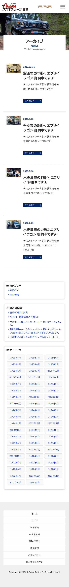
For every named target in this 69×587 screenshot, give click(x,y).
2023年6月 (34, 436)
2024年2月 (53, 416)
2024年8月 (53, 403)
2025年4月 (15, 390)
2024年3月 (34, 416)
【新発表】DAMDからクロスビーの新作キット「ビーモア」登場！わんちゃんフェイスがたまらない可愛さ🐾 (35, 331)
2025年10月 (34, 377)
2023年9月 (34, 429)
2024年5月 (53, 410)
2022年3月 (34, 469)
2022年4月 (15, 469)
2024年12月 (34, 397)
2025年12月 (53, 370)
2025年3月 (34, 390)
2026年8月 (15, 357)
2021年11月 (53, 475)
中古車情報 (34, 534)
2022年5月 (53, 462)
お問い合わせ (34, 554)
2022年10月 (15, 456)
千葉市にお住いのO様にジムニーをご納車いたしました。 (35, 323)
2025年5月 (53, 383)
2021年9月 (34, 482)
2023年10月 (15, 429)
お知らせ (14, 290)
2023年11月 (53, 423)
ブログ (34, 520)
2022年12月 (34, 449)
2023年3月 (34, 442)
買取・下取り (34, 541)
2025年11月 (15, 377)
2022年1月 (15, 475)
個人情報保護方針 (34, 561)
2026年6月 (53, 357)
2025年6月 (34, 383)
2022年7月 (15, 462)
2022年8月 (53, 456)
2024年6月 (34, 410)
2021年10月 (15, 482)
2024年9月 (34, 403)
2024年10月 (15, 403)
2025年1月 (15, 397)
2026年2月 (15, 370)
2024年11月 (53, 397)
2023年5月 (53, 436)
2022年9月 (34, 456)
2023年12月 (34, 423)
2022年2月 (53, 469)
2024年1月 (15, 423)
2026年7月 (34, 357)
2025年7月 (15, 383)
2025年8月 (53, 377)
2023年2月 (53, 442)
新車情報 (34, 527)
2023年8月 (53, 429)
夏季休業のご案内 (19, 312)
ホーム (27, 48)
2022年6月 (34, 462)
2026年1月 (34, 370)
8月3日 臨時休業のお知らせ (24, 317)
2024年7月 (15, 410)
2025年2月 (53, 390)
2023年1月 (15, 449)
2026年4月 (34, 364)
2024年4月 (15, 416)
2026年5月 (15, 364)
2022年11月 (53, 449)
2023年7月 (15, 436)
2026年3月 (53, 364)
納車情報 (14, 294)
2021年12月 (34, 475)
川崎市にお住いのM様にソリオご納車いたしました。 (35, 337)
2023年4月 (15, 442)
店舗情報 (34, 548)
